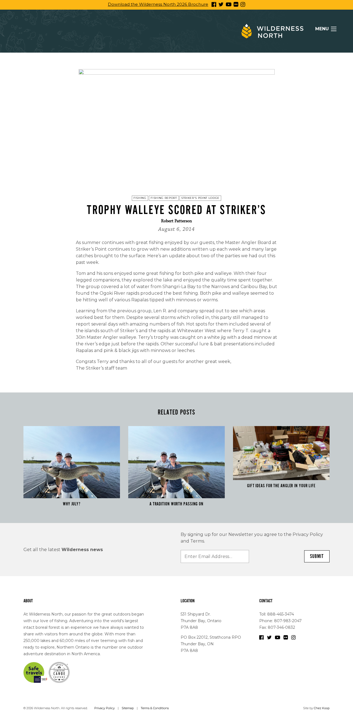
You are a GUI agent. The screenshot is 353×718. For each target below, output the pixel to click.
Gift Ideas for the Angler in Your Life (281, 486)
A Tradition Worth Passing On (176, 504)
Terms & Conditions (155, 708)
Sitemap (128, 708)
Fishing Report (164, 198)
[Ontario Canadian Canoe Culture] (59, 672)
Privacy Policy (104, 708)
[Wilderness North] (272, 31)
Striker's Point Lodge (200, 198)
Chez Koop (322, 708)
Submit (317, 556)
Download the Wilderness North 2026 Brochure (158, 4)
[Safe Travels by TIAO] (35, 672)
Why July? (72, 504)
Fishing (139, 198)
